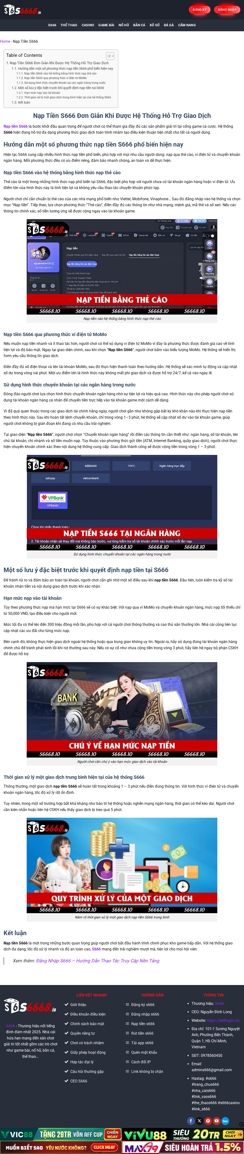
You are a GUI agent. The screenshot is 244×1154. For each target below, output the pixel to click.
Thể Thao (69, 25)
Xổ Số (155, 25)
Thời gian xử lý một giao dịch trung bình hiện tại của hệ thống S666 (67, 97)
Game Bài (106, 25)
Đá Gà (169, 25)
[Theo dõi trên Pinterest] (208, 1121)
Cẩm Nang (187, 25)
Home (5, 41)
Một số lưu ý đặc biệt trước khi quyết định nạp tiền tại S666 (61, 88)
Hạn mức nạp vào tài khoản (42, 93)
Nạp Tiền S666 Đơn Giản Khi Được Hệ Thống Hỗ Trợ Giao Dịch (59, 63)
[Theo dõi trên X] (199, 1121)
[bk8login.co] (23, 9)
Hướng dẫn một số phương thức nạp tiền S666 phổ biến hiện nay (65, 68)
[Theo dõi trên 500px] (225, 1121)
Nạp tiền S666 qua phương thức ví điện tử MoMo (55, 78)
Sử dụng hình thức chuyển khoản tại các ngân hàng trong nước (64, 82)
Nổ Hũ (124, 25)
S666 (52, 25)
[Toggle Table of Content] (107, 56)
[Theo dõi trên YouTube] (217, 1121)
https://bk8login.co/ (223, 1020)
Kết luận (24, 102)
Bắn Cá (139, 25)
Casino (88, 25)
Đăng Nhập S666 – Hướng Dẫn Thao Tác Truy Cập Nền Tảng (97, 961)
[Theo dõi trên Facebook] (191, 1121)
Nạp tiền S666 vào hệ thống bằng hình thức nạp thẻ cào (60, 73)
